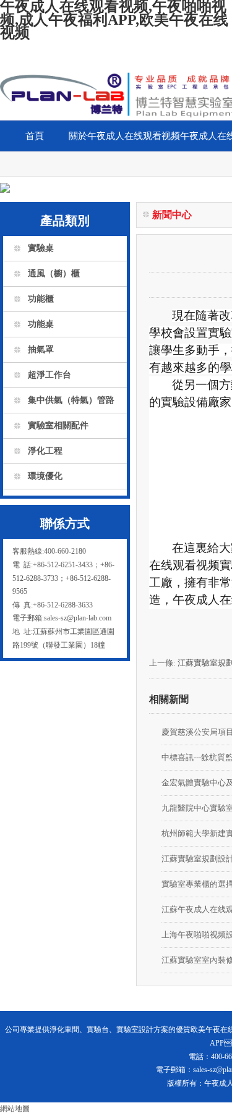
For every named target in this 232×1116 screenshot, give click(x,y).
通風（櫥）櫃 (54, 273)
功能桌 (41, 324)
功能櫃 (41, 298)
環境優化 (45, 476)
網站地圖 (15, 1108)
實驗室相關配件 (58, 425)
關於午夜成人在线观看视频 (124, 136)
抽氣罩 (41, 349)
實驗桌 (41, 248)
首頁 (34, 136)
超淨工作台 (49, 374)
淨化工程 (45, 450)
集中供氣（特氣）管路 (71, 400)
